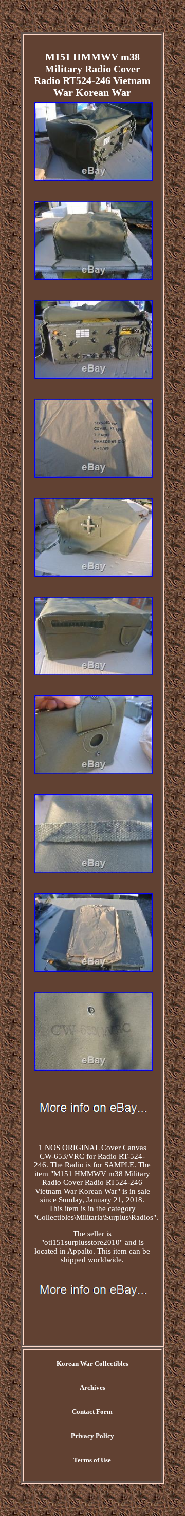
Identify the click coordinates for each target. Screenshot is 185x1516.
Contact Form (92, 1412)
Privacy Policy (92, 1436)
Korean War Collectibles (92, 1363)
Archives (92, 1387)
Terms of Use (92, 1460)
